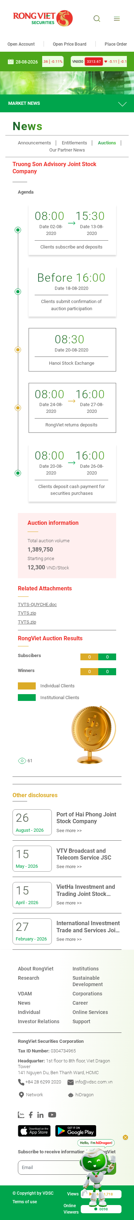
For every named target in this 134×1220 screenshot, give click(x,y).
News (24, 1003)
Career (80, 1003)
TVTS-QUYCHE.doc (37, 604)
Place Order (116, 44)
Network (34, 1094)
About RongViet (36, 969)
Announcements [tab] (34, 142)
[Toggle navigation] (116, 18)
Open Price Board (69, 44)
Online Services (90, 1012)
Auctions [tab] (107, 142)
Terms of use (25, 1201)
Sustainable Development (88, 981)
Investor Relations (38, 1021)
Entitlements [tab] (74, 142)
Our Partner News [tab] (67, 150)
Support (81, 1021)
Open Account (21, 44)
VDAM (25, 993)
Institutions (86, 969)
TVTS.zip (27, 613)
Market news (24, 103)
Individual (29, 1012)
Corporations (87, 993)
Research (28, 978)
